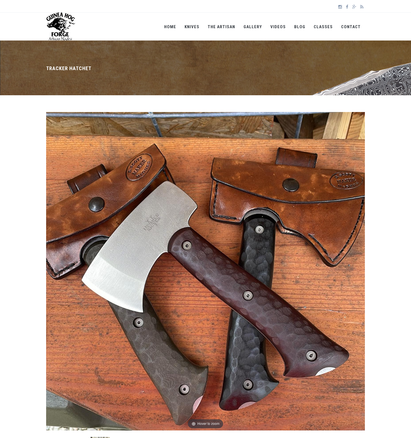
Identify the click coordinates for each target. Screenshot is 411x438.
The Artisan (221, 26)
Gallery (253, 26)
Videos (278, 26)
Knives (192, 26)
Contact (351, 26)
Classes (323, 26)
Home (170, 26)
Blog (299, 26)
